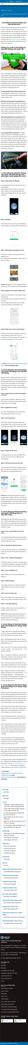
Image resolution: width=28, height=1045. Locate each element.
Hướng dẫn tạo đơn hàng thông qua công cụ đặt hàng (14, 834)
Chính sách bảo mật (10, 846)
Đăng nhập (19, 1)
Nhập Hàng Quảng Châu (11, 909)
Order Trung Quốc (5, 765)
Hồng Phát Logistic (16, 39)
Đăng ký (11, 1)
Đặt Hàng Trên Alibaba (10, 896)
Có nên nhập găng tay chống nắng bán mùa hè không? (14, 813)
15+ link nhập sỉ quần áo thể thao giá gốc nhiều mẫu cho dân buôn (14, 826)
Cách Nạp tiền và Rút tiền (11, 837)
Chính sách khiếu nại (10, 850)
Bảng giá (6, 798)
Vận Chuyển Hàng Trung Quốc (12, 902)
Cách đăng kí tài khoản (10, 840)
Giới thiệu (6, 792)
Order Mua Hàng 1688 (10, 884)
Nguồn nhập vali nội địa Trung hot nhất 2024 (13, 818)
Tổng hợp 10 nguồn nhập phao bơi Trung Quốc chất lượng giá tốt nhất (14, 805)
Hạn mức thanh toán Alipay (8, 777)
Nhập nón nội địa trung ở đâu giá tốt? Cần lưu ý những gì (15, 822)
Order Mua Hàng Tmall (10, 890)
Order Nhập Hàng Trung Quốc (12, 871)
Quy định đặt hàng (9, 853)
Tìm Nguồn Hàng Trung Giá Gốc (13, 923)
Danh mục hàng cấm (10, 848)
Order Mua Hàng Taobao (11, 878)
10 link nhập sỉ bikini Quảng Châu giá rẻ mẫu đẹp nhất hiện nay (14, 809)
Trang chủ (4, 10)
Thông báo (7, 859)
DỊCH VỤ (6, 865)
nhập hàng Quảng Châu (18, 763)
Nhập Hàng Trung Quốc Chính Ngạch (14, 917)
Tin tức (10, 10)
